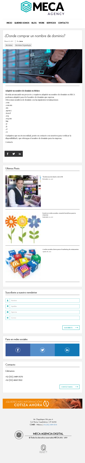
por (20, 41)
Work (38, 18)
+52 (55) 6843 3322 (13, 380)
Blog (38, 11)
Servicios (38, 25)
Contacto (38, 33)
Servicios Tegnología (23, 45)
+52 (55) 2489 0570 (14, 376)
